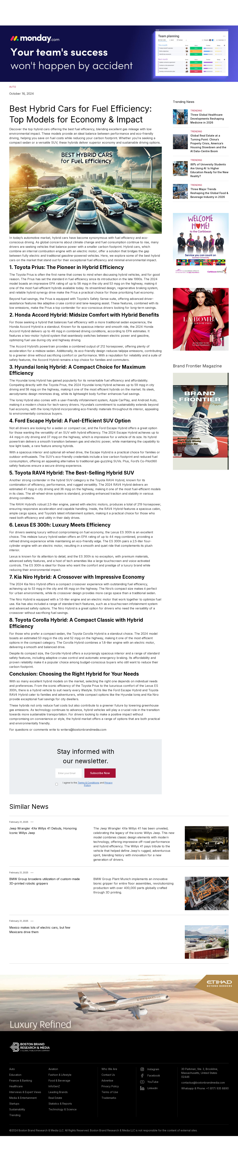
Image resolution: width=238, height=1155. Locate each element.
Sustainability (17, 1109)
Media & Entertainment (23, 1097)
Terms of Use (110, 1092)
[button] (7, 53)
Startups (14, 1103)
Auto (12, 1069)
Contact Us (108, 1074)
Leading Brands (58, 1092)
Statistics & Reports (60, 1103)
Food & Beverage (59, 1080)
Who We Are (109, 1069)
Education (15, 1074)
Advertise (107, 1080)
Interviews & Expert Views (25, 1092)
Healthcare (16, 1086)
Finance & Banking (20, 1080)
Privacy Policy (110, 1086)
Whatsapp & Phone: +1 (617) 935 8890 (205, 1088)
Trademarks (109, 1097)
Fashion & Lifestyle (60, 1074)
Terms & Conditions (88, 782)
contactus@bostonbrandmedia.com (203, 1082)
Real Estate (55, 1097)
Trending (14, 1115)
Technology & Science (63, 1109)
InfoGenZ (54, 1086)
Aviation (53, 1069)
